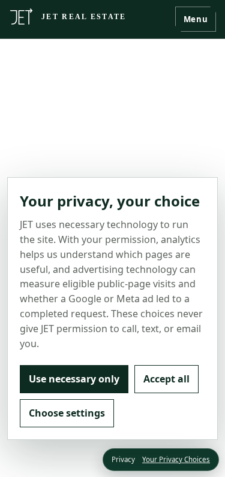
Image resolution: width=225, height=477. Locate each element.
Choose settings (67, 413)
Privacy (123, 459)
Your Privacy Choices (176, 459)
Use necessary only (74, 378)
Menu (196, 19)
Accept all (166, 378)
